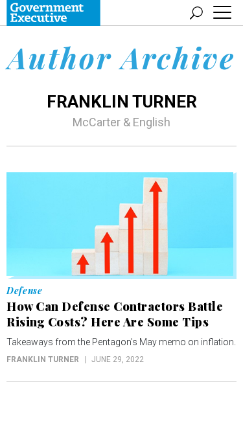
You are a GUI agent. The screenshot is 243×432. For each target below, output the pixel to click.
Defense (24, 290)
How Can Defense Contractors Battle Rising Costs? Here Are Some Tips (114, 314)
